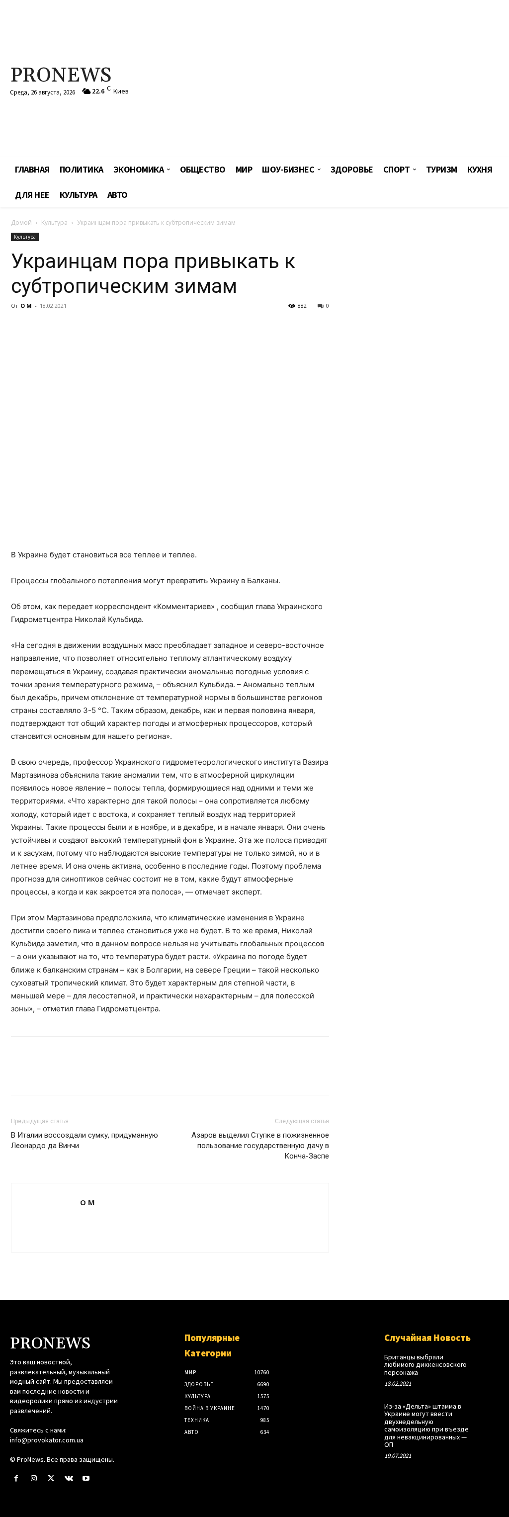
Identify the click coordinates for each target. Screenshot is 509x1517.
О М (26, 305)
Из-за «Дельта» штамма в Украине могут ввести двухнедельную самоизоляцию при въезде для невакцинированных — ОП (426, 1425)
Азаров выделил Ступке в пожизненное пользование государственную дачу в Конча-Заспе (260, 1145)
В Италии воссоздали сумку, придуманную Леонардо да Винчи (84, 1140)
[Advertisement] (342, 79)
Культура (54, 222)
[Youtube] (86, 1478)
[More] (112, 328)
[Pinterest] (67, 328)
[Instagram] (33, 1478)
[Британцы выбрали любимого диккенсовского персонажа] (487, 1362)
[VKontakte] (69, 1478)
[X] (44, 328)
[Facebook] (21, 328)
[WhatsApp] (89, 328)
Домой (21, 222)
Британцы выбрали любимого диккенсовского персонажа (425, 1364)
